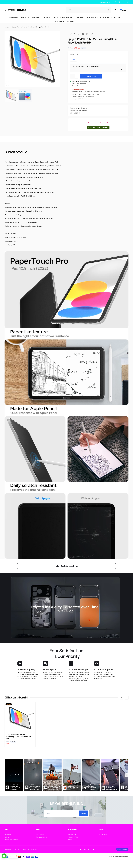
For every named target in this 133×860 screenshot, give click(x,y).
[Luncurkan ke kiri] (122, 697)
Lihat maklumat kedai (78, 86)
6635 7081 (80, 99)
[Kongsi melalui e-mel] (87, 34)
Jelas (73, 59)
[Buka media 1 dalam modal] (32, 59)
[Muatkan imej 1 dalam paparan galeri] (11, 95)
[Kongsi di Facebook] (74, 34)
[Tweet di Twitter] (78, 34)
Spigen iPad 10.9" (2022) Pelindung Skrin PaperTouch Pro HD (18, 737)
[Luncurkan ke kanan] (126, 697)
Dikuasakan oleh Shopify (123, 856)
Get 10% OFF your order (99, 127)
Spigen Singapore (81, 108)
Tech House (115, 856)
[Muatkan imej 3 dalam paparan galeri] (25, 95)
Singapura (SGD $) (104, 2)
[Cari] (108, 10)
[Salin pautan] (92, 34)
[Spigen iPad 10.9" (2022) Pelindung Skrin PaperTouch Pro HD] (20, 728)
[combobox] (88, 10)
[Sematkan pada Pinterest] (83, 34)
